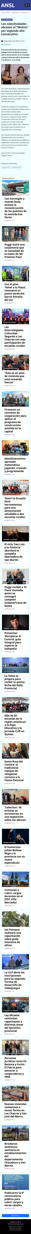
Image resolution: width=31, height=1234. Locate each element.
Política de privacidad (15, 1230)
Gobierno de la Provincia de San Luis (15, 1223)
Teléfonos (19, 1226)
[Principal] (27, 5)
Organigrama (12, 1226)
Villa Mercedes (16, 167)
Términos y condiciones (15, 1228)
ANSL (8, 5)
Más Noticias (15, 1216)
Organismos (6, 167)
